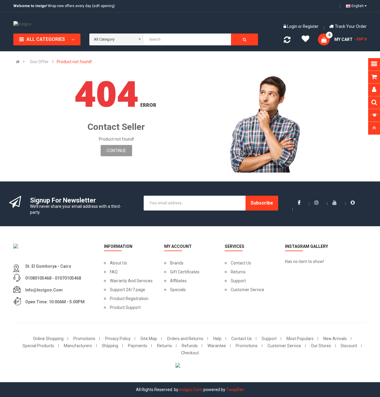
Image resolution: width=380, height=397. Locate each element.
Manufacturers (78, 345)
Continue (116, 150)
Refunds (190, 345)
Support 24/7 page (127, 289)
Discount (349, 345)
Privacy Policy (118, 338)
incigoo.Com (190, 389)
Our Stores (321, 345)
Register (311, 26)
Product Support (125, 307)
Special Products (38, 345)
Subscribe (262, 203)
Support (238, 280)
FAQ (114, 272)
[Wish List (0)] (305, 40)
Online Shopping (48, 338)
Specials (178, 289)
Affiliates (178, 280)
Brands (176, 263)
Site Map (148, 338)
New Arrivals (335, 338)
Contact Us (241, 263)
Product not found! (74, 62)
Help (217, 338)
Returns (238, 272)
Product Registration (129, 298)
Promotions (84, 338)
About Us (118, 263)
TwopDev (235, 389)
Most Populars (300, 338)
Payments (137, 345)
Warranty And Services (131, 280)
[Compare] (287, 41)
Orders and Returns (185, 338)
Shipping (110, 345)
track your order (351, 26)
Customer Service (247, 289)
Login (292, 26)
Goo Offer (39, 62)
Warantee (217, 345)
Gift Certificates (185, 272)
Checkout (190, 352)
